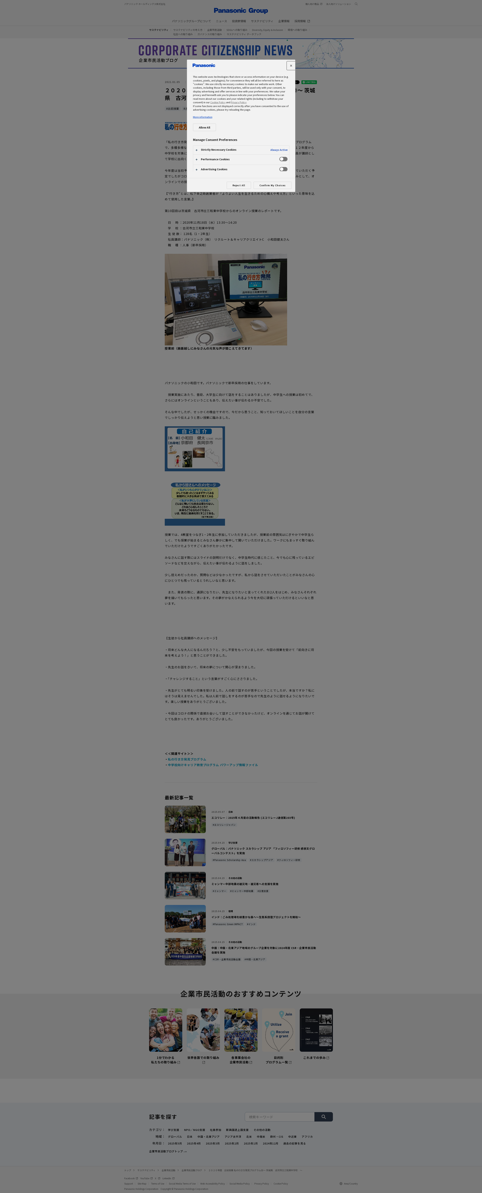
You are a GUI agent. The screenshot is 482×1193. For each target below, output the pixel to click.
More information (202, 117)
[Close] (291, 66)
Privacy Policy (238, 102)
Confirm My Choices (272, 185)
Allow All (204, 127)
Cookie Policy (218, 102)
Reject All (239, 185)
